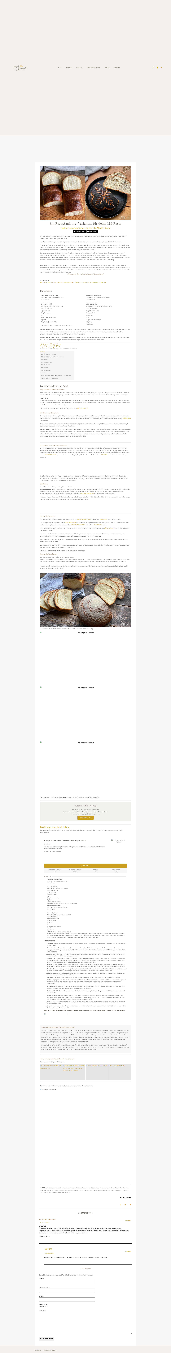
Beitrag (104, 455)
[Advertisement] (85, 148)
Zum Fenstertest (82, 408)
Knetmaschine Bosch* (48, 282)
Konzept (107, 68)
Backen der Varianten (47, 516)
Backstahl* (89, 282)
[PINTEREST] (161, 68)
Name (41, 1278)
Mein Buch (69, 68)
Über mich (117, 68)
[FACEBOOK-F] (157, 68)
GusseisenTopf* (100, 282)
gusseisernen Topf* (84, 519)
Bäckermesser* (109, 528)
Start (59, 68)
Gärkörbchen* (79, 282)
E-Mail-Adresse (44, 1287)
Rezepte (78, 68)
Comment (42, 1310)
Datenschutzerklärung (50, 1350)
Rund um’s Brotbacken (93, 68)
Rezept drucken (93, 231)
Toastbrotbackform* (65, 282)
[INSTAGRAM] (153, 68)
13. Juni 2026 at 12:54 (44, 1222)
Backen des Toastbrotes (48, 554)
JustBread (48, 1249)
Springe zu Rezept (80, 231)
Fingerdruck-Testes (86, 493)
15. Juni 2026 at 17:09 (49, 1253)
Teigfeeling (126, 418)
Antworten (128, 1221)
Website (41, 1296)
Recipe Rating (43, 1304)
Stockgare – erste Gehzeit (49, 413)
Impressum (38, 1350)
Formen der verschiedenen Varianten (53, 445)
